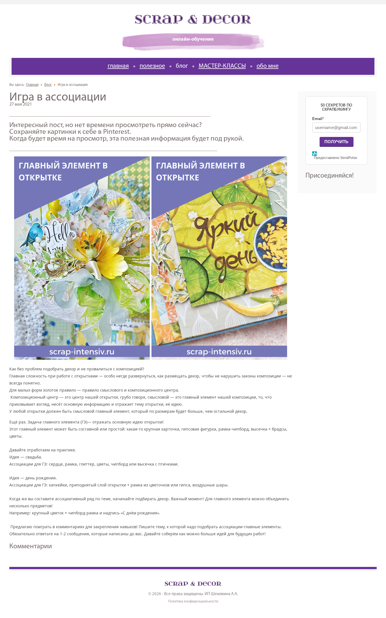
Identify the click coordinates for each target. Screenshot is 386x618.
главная (118, 66)
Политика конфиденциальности (193, 601)
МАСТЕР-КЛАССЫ (222, 66)
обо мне (268, 66)
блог (182, 66)
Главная (32, 85)
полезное (152, 66)
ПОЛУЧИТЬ (336, 141)
